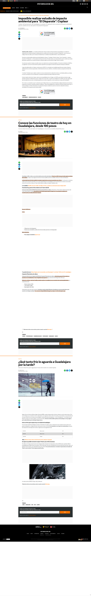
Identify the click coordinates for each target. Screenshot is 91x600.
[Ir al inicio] (14, 4)
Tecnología (47, 533)
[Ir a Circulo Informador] (10, 0)
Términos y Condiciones (32, 107)
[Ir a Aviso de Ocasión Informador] (4, 0)
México (17, 7)
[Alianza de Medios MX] (80, 538)
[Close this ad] (90, 595)
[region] (45, 598)
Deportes (41, 533)
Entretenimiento (53, 533)
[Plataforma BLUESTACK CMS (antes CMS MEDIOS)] (8, 538)
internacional (36, 533)
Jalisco (13, 7)
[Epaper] (79, 0)
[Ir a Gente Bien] (15, 0)
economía (62, 533)
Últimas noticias (6, 7)
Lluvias (38, 504)
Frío (35, 504)
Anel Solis (21, 131)
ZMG (32, 504)
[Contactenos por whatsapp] (87, 4)
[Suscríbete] (85, 0)
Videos (22, 7)
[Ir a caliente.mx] (74, 0)
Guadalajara (28, 504)
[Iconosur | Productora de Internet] (4, 538)
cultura (58, 533)
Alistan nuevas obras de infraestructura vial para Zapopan (38, 439)
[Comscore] (85, 538)
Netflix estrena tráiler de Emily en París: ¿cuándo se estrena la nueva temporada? (47, 185)
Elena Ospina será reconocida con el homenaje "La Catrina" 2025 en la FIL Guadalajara (51, 271)
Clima (23, 504)
